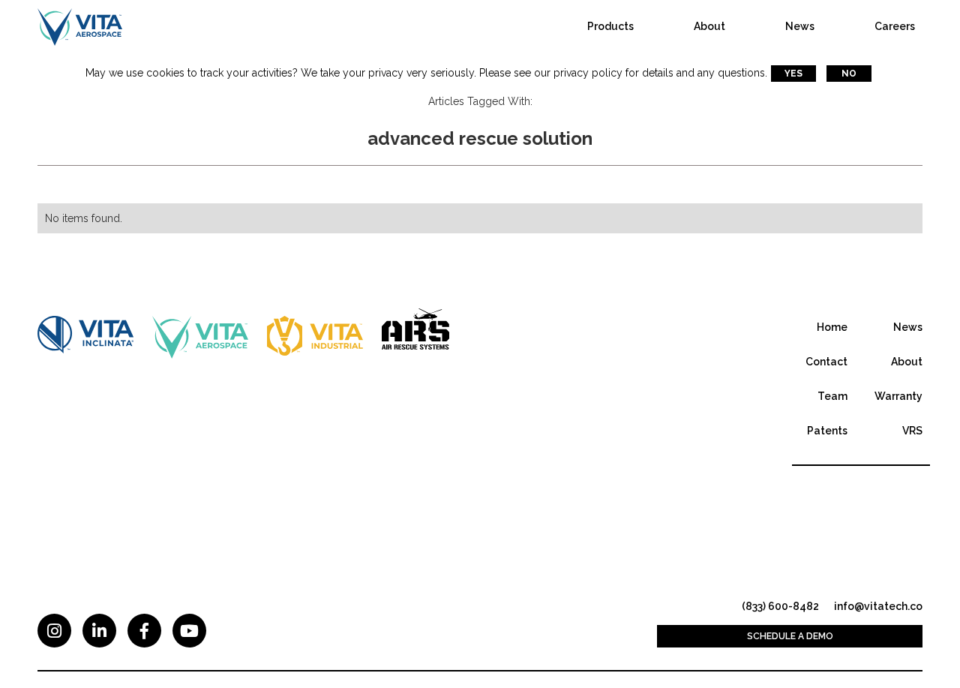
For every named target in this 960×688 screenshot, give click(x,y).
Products (610, 26)
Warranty (898, 396)
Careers (894, 26)
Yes (793, 73)
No (849, 73)
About (709, 26)
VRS (912, 431)
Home (832, 327)
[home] (80, 26)
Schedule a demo (790, 636)
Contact (827, 362)
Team (833, 396)
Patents (827, 431)
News (799, 26)
